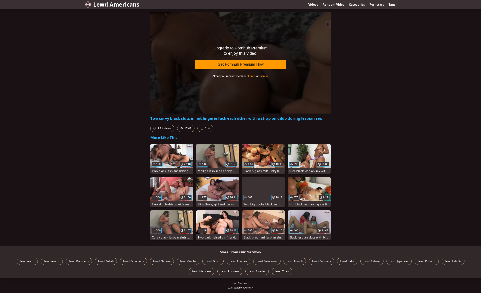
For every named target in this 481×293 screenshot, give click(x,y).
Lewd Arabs (27, 261)
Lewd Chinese (162, 261)
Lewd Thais (282, 271)
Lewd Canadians (133, 261)
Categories (357, 4)
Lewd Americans (116, 4)
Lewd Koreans (427, 261)
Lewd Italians (372, 261)
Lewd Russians (230, 271)
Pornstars (376, 4)
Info (207, 128)
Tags (392, 4)
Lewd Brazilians (79, 261)
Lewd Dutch (213, 261)
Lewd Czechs (188, 261)
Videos (313, 4)
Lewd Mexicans (201, 271)
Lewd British (106, 261)
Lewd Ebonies (238, 261)
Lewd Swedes (257, 271)
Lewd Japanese (399, 261)
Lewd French (295, 261)
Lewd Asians (52, 261)
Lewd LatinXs (453, 261)
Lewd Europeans (266, 261)
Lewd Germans (321, 261)
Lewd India (347, 261)
